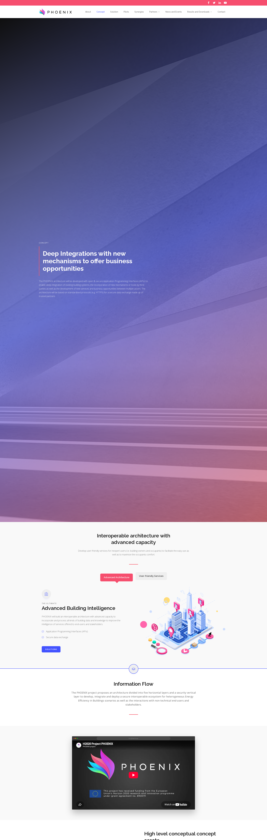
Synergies (139, 12)
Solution (114, 12)
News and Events (173, 12)
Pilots (126, 12)
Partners (153, 12)
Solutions (51, 649)
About (88, 12)
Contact (221, 12)
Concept (101, 12)
